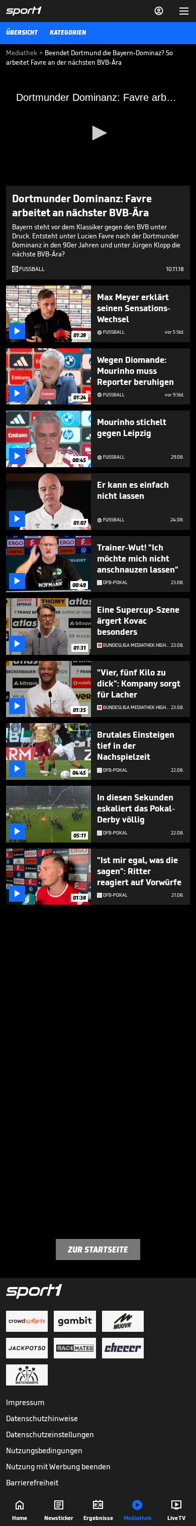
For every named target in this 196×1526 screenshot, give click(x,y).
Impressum (25, 1402)
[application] (98, 134)
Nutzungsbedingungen (44, 1450)
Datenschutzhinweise (42, 1418)
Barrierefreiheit (32, 1482)
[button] (98, 133)
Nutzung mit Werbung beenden (58, 1466)
